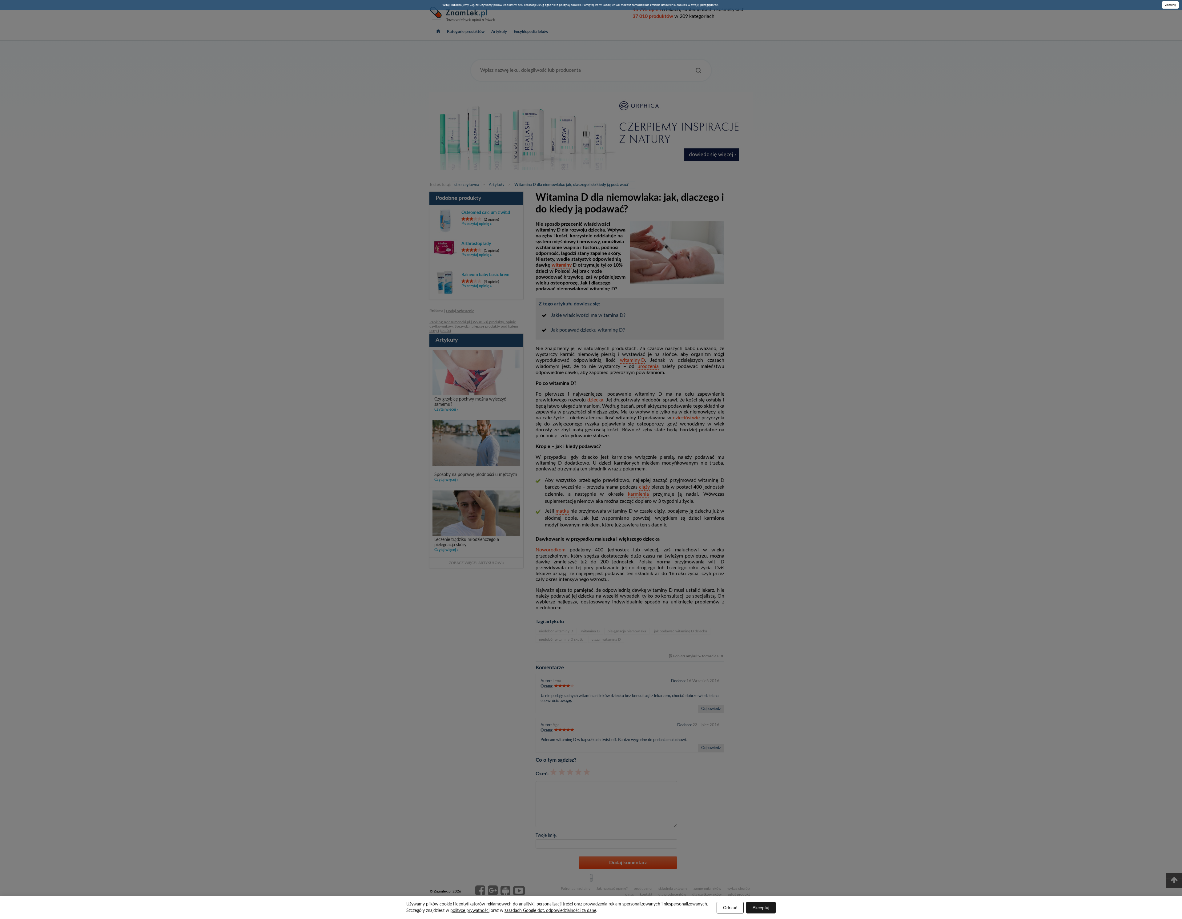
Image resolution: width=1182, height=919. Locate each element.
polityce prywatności (469, 911)
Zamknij (1170, 4)
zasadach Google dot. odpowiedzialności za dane (550, 911)
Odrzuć (730, 907)
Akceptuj (761, 907)
